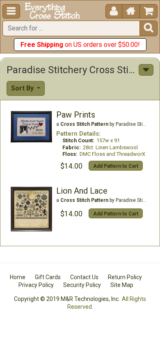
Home (17, 277)
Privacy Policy (36, 285)
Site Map (121, 285)
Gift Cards (48, 277)
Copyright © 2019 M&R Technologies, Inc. (67, 299)
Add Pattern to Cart (115, 166)
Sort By (23, 88)
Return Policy (125, 277)
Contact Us (84, 277)
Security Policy (82, 285)
